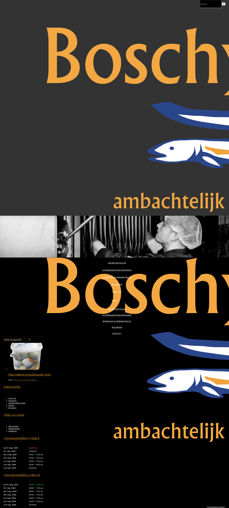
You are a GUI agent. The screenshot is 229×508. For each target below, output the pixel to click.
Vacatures (12, 400)
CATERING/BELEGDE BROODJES (117, 270)
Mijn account (13, 426)
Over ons (12, 398)
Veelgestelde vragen (17, 403)
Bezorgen (117, 284)
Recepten (12, 408)
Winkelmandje (14, 428)
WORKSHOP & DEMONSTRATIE (117, 277)
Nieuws (11, 405)
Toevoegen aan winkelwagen (25, 380)
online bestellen (117, 263)
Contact (117, 291)
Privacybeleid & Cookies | (216, 507)
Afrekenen (12, 431)
